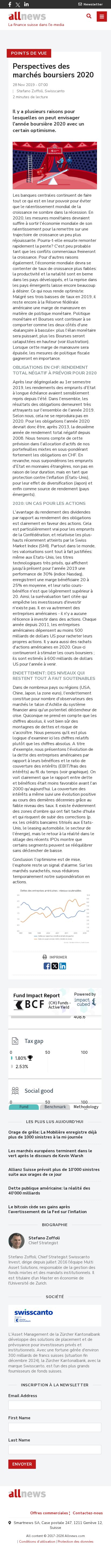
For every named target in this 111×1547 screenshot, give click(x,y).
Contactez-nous (88, 1513)
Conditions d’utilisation (37, 1541)
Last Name (19, 1440)
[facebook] (47, 965)
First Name (19, 1418)
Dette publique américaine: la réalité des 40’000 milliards (49, 1191)
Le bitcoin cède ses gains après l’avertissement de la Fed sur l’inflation (47, 1209)
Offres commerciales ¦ (50, 1513)
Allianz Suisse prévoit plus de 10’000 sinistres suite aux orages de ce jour (54, 1172)
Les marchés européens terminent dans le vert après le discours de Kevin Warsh (50, 1153)
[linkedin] (62, 965)
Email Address (22, 1395)
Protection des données (75, 1541)
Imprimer (58, 957)
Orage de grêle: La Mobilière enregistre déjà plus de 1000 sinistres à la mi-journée (52, 1135)
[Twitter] (18, 5)
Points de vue (29, 53)
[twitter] (54, 965)
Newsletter (93, 4)
